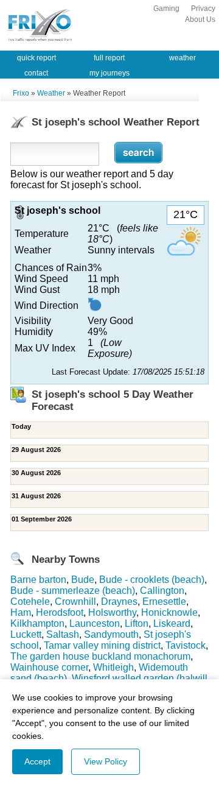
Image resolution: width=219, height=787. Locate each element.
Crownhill (75, 601)
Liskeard (171, 623)
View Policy (105, 761)
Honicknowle (169, 612)
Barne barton (38, 579)
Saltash (62, 634)
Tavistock (185, 645)
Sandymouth (111, 634)
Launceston (94, 623)
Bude (82, 579)
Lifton (136, 623)
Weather (51, 93)
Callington (162, 590)
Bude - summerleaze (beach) (72, 590)
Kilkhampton (37, 623)
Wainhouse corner (49, 667)
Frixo (21, 93)
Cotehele (30, 601)
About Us (200, 19)
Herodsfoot (59, 612)
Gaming (166, 8)
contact (36, 73)
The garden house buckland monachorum (100, 656)
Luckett (25, 634)
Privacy (203, 8)
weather (182, 58)
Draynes (119, 601)
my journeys (109, 73)
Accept (37, 761)
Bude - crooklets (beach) (151, 579)
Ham (20, 612)
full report (109, 58)
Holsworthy (112, 612)
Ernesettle (164, 601)
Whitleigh (113, 667)
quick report (36, 58)
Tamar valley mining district (102, 645)
